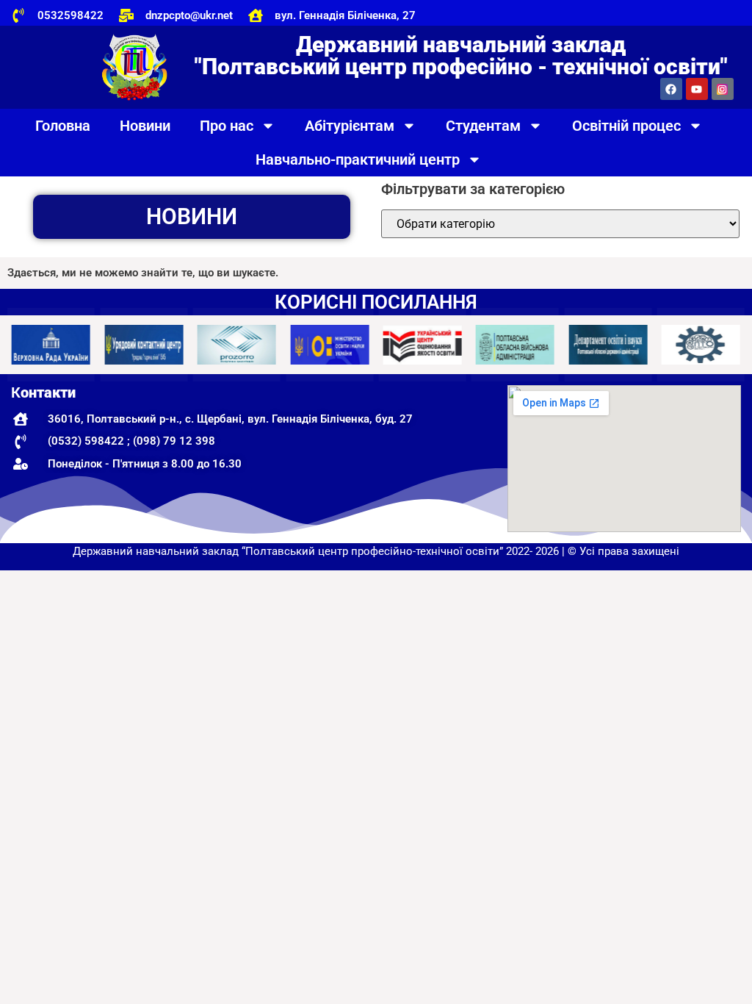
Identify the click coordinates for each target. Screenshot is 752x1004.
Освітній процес (626, 126)
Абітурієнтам (349, 126)
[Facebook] (671, 89)
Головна (62, 126)
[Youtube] (697, 89)
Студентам (483, 126)
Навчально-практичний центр (358, 159)
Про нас (226, 126)
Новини (145, 126)
